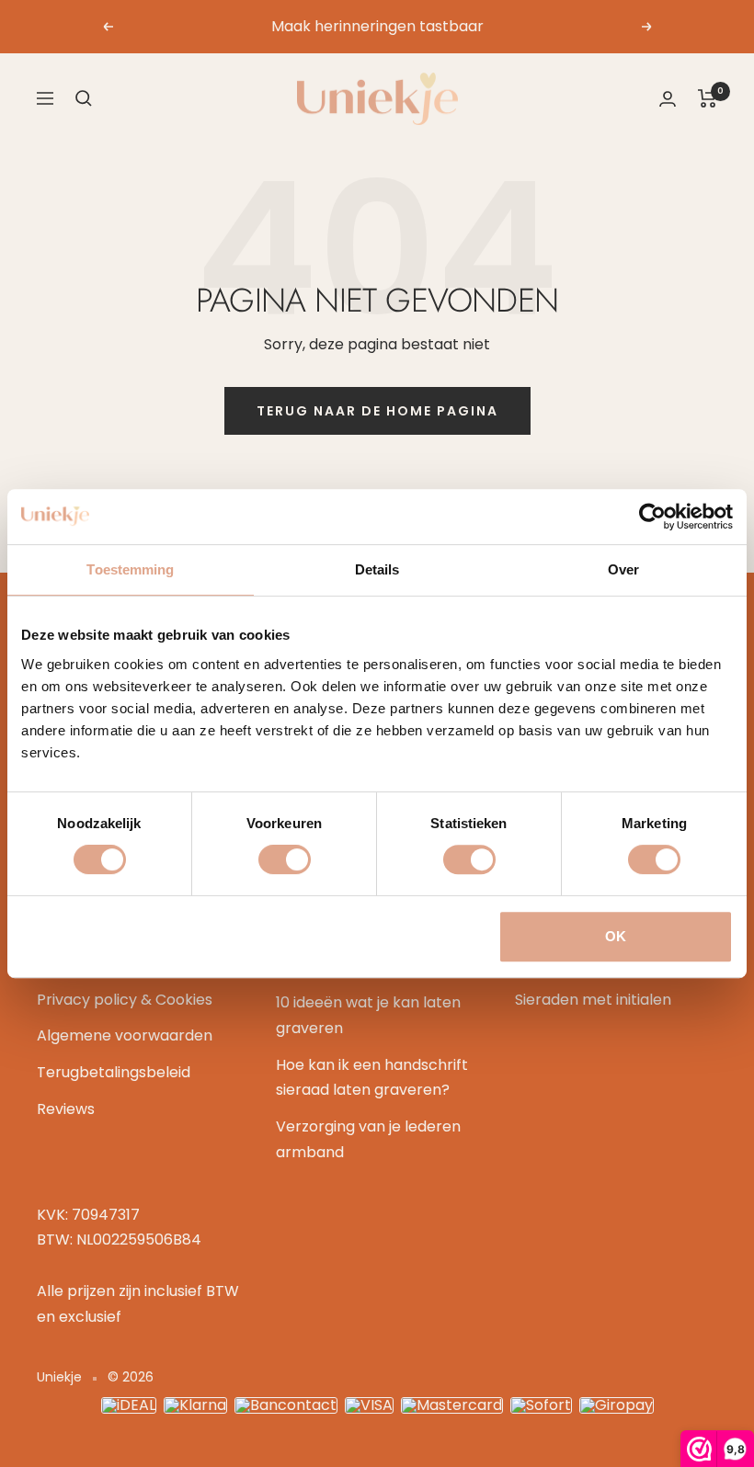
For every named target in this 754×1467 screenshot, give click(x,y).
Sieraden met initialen (593, 999)
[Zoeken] (83, 98)
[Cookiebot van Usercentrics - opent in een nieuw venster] (652, 516)
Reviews (66, 1109)
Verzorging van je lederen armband (368, 1139)
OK (615, 936)
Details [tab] (377, 569)
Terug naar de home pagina (377, 411)
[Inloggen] (667, 99)
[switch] (284, 859)
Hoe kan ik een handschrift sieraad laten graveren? (372, 1077)
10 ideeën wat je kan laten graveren (368, 1015)
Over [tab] (623, 569)
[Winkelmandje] (707, 98)
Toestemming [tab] (130, 569)
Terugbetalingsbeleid (113, 1072)
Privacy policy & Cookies (124, 999)
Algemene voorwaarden (124, 1035)
